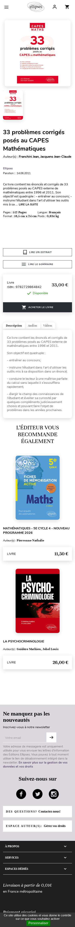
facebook (21, 794)
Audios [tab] (32, 325)
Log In (55, 7)
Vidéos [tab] (47, 325)
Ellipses (8, 168)
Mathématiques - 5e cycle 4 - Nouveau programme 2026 (36, 530)
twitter (38, 794)
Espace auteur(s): (36, 826)
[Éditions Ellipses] (35, 7)
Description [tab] (14, 325)
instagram (54, 794)
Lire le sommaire (40, 264)
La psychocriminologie (23, 641)
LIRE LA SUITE (28, 204)
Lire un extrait (40, 252)
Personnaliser (38, 923)
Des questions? (33, 811)
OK (51, 737)
